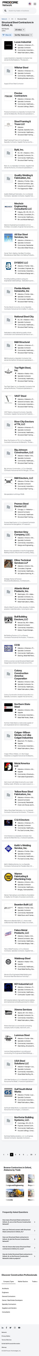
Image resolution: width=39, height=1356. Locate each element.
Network (7, 5)
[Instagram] (15, 1328)
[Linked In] (2, 1328)
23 (31, 1154)
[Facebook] (6, 1328)
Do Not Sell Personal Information (11, 1343)
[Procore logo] (10, 2)
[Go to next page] (35, 1154)
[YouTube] (19, 1328)
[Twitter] (10, 1328)
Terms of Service (6, 1340)
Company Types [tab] (8, 1281)
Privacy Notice (6, 1336)
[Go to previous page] (3, 1154)
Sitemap (4, 1347)
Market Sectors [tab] (23, 1281)
